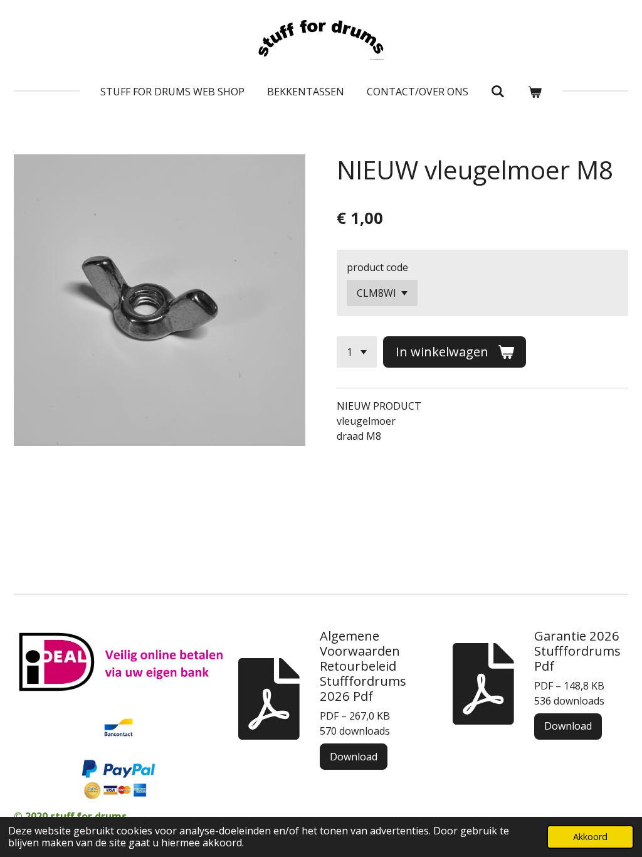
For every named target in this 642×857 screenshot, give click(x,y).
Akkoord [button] (590, 837)
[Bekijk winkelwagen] (535, 91)
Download (353, 757)
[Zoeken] (498, 91)
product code (377, 267)
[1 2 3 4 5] (357, 352)
